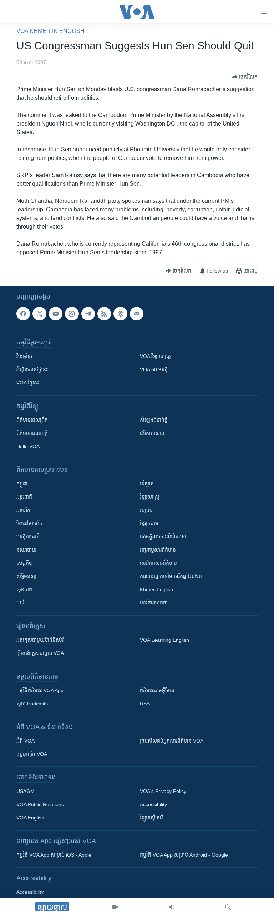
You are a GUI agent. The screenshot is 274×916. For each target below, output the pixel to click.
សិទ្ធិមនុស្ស (26, 576)
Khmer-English (156, 589)
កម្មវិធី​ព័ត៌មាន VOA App (40, 690)
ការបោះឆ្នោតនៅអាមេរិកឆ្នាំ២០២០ (171, 576)
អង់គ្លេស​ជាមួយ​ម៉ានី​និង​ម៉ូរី (40, 640)
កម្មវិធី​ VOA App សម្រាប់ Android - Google (184, 855)
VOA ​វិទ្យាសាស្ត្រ (155, 356)
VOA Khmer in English (50, 31)
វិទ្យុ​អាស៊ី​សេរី (151, 818)
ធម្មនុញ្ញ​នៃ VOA (31, 754)
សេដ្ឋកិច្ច (24, 563)
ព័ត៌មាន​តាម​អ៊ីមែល (157, 690)
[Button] (245, 77)
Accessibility (153, 804)
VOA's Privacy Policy (163, 791)
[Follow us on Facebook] (23, 313)
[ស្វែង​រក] (228, 907)
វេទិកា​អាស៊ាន (152, 433)
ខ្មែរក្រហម (149, 523)
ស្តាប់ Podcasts (32, 703)
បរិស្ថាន (147, 483)
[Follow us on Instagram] (71, 313)
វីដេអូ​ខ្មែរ (24, 356)
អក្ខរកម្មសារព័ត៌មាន (158, 550)
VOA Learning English (164, 640)
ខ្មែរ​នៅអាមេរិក (29, 523)
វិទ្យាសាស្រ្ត (149, 497)
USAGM (25, 791)
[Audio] (171, 907)
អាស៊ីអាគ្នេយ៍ (28, 536)
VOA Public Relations (40, 804)
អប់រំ (20, 603)
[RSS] (104, 313)
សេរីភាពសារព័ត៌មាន (158, 563)
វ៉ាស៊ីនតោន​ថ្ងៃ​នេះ (32, 369)
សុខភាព (24, 589)
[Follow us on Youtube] (55, 313)
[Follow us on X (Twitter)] (39, 313)
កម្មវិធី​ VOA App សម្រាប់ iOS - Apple (53, 855)
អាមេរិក (23, 510)
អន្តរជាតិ (24, 497)
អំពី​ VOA (25, 741)
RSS (145, 703)
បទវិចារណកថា (154, 603)
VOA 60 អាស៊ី (154, 369)
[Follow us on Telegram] (88, 313)
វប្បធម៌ (146, 510)
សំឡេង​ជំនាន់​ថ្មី (154, 420)
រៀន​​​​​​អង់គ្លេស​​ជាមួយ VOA (40, 653)
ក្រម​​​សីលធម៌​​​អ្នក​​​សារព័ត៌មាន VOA (171, 741)
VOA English (30, 818)
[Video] (115, 907)
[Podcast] (120, 313)
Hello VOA (28, 446)
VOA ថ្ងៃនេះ (27, 383)
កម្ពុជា (21, 483)
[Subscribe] (136, 313)
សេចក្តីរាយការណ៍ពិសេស (163, 536)
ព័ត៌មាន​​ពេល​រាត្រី (32, 433)
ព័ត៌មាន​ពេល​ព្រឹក (32, 420)
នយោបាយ (26, 550)
